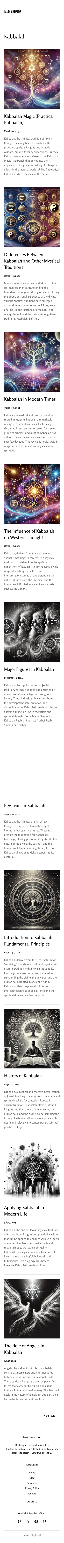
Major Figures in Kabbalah (29, 669)
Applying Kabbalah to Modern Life (24, 1211)
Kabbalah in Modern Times (30, 399)
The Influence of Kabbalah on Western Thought (29, 534)
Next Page (52, 1415)
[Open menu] (58, 12)
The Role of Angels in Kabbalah (24, 1349)
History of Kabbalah (23, 1075)
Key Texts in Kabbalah (24, 805)
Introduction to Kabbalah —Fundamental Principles (30, 940)
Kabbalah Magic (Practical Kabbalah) (29, 119)
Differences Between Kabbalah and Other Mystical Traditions (32, 261)
